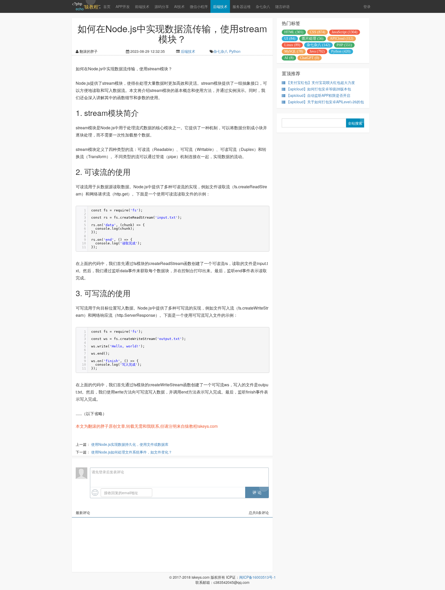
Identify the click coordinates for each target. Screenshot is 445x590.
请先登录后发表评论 (108, 471)
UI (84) (289, 38)
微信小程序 (199, 6)
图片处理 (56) (312, 38)
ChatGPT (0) (309, 58)
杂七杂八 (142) (318, 45)
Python (235, 51)
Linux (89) (292, 45)
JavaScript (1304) (344, 32)
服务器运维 (242, 6)
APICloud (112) (341, 38)
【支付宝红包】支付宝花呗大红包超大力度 (320, 82)
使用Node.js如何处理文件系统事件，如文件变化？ (131, 452)
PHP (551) (344, 45)
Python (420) (340, 51)
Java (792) (317, 51)
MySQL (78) (293, 51)
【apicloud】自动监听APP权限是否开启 (318, 95)
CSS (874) (317, 32)
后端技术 (220, 6)
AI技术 (179, 6)
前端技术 (142, 6)
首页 (106, 6)
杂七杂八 (263, 6)
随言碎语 (282, 6)
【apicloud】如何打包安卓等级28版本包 (318, 88)
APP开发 (123, 6)
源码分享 (162, 6)
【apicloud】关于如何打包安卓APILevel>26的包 (325, 101)
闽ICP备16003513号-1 (257, 577)
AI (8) (289, 58)
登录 (367, 6)
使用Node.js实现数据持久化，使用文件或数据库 (129, 444)
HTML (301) (293, 32)
